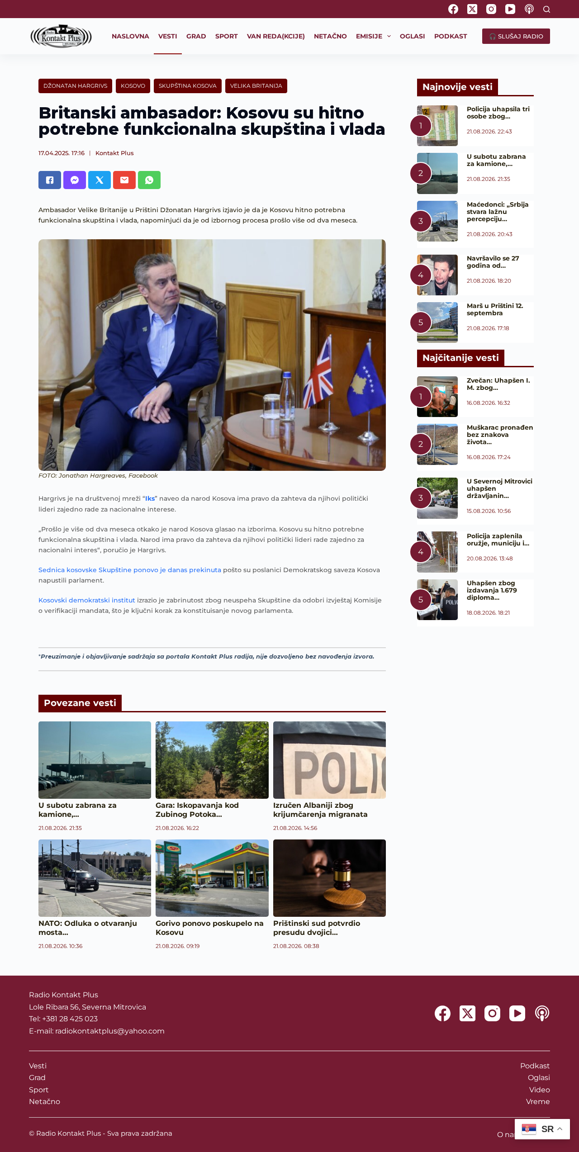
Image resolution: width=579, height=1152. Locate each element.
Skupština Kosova (188, 85)
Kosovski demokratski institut (86, 600)
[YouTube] (510, 9)
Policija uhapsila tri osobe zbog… (498, 112)
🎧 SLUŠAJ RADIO (516, 36)
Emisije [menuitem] (369, 36)
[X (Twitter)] (472, 9)
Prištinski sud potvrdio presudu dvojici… (316, 928)
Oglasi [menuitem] (412, 36)
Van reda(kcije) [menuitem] (276, 36)
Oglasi (539, 1077)
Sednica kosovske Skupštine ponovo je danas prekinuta (129, 570)
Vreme (538, 1101)
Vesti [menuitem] (167, 36)
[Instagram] (491, 9)
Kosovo (133, 85)
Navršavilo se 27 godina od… (493, 262)
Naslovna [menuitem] (130, 36)
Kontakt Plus (114, 152)
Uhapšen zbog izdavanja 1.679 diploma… (492, 590)
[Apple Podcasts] (529, 9)
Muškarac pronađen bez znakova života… (500, 434)
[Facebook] (453, 9)
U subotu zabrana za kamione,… (77, 810)
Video (539, 1090)
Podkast (535, 1066)
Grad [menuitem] (196, 36)
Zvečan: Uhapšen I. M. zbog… (498, 384)
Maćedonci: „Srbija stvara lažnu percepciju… (498, 211)
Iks (150, 498)
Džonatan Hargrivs (75, 85)
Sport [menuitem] (226, 36)
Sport (39, 1090)
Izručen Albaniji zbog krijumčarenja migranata (320, 810)
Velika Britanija (256, 85)
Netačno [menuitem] (330, 36)
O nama (511, 1134)
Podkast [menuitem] (450, 36)
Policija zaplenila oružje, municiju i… (498, 539)
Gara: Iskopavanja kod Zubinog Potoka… (197, 810)
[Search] (546, 9)
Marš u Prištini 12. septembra (495, 309)
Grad (37, 1077)
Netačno (44, 1101)
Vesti (38, 1066)
